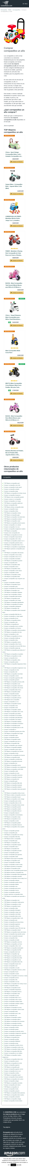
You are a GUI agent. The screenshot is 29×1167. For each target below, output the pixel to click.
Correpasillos (16, 9)
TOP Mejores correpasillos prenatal (12, 850)
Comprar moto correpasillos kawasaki (13, 936)
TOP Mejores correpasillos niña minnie (13, 687)
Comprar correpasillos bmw (11, 658)
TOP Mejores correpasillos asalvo (12, 739)
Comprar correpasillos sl (10, 729)
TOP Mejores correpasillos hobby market (14, 1049)
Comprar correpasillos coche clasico (13, 570)
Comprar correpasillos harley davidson (13, 1077)
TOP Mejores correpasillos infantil (12, 930)
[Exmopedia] (6, 3)
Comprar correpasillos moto (11, 705)
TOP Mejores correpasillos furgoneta (13, 777)
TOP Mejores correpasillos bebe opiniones (14, 1092)
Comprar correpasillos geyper (11, 1029)
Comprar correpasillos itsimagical (12, 910)
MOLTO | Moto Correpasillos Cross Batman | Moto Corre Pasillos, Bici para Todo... (13, 385)
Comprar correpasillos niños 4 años (12, 999)
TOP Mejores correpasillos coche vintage (14, 799)
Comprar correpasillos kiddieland (12, 1041)
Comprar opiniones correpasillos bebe (13, 894)
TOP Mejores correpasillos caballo (12, 709)
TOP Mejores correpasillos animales (13, 876)
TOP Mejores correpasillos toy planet (13, 560)
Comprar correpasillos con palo (11, 967)
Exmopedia (4, 9)
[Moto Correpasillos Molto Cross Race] (14, 339)
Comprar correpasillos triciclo (11, 753)
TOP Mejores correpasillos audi (11, 483)
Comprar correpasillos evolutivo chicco (13, 1045)
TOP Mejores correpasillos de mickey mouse (15, 493)
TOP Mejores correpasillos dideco (12, 1019)
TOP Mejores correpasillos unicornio (13, 942)
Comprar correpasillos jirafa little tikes (13, 717)
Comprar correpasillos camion (11, 675)
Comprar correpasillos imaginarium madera (14, 528)
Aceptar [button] (13, 1164)
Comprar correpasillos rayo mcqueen (13, 745)
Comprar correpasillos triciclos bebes (13, 1100)
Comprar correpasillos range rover (12, 912)
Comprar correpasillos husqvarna (12, 495)
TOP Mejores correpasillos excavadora (13, 723)
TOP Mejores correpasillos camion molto (14, 1009)
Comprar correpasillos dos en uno (12, 1071)
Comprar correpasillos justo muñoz (12, 801)
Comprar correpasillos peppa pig (12, 648)
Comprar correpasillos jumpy (11, 1043)
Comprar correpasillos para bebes (12, 713)
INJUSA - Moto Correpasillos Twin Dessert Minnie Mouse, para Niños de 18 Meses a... (13, 285)
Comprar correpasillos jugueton (11, 1065)
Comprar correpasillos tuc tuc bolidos (13, 1053)
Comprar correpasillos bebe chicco (12, 689)
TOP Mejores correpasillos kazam (12, 797)
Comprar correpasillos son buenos (12, 628)
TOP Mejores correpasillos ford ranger (13, 733)
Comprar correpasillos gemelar (11, 830)
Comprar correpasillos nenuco (11, 890)
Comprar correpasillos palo (10, 920)
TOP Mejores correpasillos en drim (12, 904)
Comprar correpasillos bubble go (12, 638)
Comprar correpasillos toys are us (12, 741)
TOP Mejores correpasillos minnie (12, 642)
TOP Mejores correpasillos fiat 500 (12, 949)
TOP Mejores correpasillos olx (11, 1087)
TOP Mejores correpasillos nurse (12, 683)
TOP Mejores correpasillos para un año (13, 727)
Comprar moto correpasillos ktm (12, 532)
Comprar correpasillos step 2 (11, 846)
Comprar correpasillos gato (10, 781)
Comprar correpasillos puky (11, 586)
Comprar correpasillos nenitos (11, 572)
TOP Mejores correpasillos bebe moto (13, 1059)
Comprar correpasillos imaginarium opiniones (15, 1033)
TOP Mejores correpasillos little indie (13, 783)
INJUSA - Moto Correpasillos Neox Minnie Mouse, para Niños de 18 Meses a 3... (13, 418)
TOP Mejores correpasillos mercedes (13, 1083)
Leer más (18, 1164)
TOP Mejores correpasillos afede (12, 691)
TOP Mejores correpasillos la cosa (12, 959)
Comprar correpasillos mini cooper (12, 600)
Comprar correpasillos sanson (11, 1061)
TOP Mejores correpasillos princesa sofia (14, 681)
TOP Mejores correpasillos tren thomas (13, 751)
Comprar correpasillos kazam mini (12, 963)
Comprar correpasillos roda (10, 622)
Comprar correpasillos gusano (11, 852)
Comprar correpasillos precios (11, 977)
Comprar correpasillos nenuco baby (13, 554)
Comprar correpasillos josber (11, 662)
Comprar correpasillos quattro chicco (13, 882)
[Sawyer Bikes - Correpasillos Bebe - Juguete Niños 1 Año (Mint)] (14, 176)
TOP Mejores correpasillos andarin (12, 809)
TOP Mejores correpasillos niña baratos (14, 552)
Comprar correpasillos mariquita (12, 582)
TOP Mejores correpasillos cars (11, 590)
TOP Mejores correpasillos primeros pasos (14, 523)
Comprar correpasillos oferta (11, 511)
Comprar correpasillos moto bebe (12, 914)
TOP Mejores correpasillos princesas (13, 761)
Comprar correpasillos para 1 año (12, 1013)
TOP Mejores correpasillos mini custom (13, 1079)
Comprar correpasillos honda (11, 1089)
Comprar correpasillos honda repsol (13, 487)
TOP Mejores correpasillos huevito (12, 703)
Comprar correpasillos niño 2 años (12, 538)
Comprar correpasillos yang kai (11, 1091)
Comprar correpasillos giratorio (11, 679)
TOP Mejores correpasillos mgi (11, 953)
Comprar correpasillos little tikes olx (12, 614)
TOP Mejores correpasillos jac (11, 624)
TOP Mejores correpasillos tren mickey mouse (15, 983)
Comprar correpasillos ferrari (11, 618)
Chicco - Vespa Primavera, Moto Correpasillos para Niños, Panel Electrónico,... (13, 317)
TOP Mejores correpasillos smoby (12, 574)
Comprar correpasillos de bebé (11, 940)
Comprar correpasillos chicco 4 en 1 (13, 556)
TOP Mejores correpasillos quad (12, 598)
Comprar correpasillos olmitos (11, 1027)
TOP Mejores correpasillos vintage (12, 1098)
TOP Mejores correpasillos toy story (13, 1007)
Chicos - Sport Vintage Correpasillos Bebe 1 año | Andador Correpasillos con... (13, 154)
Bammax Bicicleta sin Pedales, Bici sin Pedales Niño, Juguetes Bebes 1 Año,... (14, 452)
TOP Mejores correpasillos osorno (12, 765)
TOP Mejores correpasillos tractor (12, 906)
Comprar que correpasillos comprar (12, 594)
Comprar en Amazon (17, 161)
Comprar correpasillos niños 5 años (12, 644)
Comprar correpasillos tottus (11, 640)
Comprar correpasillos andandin (12, 1096)
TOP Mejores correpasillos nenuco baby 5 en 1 (15, 878)
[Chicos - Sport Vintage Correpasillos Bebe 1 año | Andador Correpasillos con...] (14, 144)
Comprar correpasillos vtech (11, 707)
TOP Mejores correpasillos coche (12, 695)
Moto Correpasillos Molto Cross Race (12, 351)
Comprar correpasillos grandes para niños (14, 731)
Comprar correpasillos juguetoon (12, 924)
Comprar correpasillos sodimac (11, 926)
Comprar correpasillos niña (10, 979)
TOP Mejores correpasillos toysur (12, 584)
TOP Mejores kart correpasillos (11, 699)
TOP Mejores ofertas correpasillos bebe (14, 507)
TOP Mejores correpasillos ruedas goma (14, 902)
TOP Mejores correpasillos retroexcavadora (14, 630)
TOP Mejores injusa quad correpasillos (13, 858)
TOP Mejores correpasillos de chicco (13, 636)
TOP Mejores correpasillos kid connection (14, 1021)
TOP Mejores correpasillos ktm (11, 848)
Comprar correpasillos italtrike (11, 884)
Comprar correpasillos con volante (12, 525)
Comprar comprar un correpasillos (12, 499)
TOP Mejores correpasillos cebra (12, 660)
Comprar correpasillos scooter (11, 820)
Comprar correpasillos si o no (11, 701)
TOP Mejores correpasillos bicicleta (12, 1023)
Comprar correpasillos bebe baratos (13, 596)
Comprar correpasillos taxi (10, 1015)
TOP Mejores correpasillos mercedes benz (14, 517)
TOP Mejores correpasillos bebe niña (13, 961)
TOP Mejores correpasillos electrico (12, 991)
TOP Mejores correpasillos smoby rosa (13, 1047)
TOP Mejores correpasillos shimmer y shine (14, 969)
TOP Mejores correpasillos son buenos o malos (15, 975)
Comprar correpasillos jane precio (12, 888)
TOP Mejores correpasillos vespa (12, 816)
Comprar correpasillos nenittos (11, 1073)
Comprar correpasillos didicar (11, 985)
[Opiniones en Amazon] (14, 248)
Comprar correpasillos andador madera (13, 1003)
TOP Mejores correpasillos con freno (13, 944)
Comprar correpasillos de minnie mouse (14, 588)
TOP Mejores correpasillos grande (12, 807)
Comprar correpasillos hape (11, 735)
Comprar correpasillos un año (11, 634)
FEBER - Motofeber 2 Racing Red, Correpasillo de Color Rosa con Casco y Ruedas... (13, 253)
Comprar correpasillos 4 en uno (12, 527)
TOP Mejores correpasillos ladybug (12, 721)
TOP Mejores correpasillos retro (12, 842)
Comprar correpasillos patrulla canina (13, 542)
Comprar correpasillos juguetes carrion (13, 1069)
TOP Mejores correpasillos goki (11, 1067)
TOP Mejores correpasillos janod (12, 725)
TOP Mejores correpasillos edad (12, 564)
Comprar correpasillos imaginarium (12, 1035)
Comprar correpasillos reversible (12, 862)
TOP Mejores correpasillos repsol (12, 1075)
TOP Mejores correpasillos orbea (12, 568)
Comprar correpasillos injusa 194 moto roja (14, 928)
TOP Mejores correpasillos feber (12, 576)
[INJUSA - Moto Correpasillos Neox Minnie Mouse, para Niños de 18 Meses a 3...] (14, 407)
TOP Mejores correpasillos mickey (12, 513)
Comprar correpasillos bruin (11, 1005)
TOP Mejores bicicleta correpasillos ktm (13, 872)
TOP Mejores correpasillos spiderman (13, 503)
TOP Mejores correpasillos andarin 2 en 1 (14, 540)
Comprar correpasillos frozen (11, 971)
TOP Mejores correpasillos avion (12, 860)
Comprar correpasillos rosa (10, 886)
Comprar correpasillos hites (11, 938)
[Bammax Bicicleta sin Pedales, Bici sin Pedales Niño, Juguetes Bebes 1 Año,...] (14, 439)
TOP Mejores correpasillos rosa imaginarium (15, 767)
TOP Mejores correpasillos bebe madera (14, 1095)
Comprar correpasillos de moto (11, 773)
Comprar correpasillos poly (10, 832)
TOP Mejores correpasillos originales (13, 592)
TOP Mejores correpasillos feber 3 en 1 (13, 544)
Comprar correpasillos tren (10, 763)
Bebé (9, 9)
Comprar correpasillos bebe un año (12, 803)
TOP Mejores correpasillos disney (12, 620)
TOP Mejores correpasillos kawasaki (13, 785)
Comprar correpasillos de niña (11, 670)
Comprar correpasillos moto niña (12, 485)
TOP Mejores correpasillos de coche (13, 1063)
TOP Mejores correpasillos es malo (12, 656)
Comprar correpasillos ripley (11, 908)
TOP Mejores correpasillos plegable (13, 747)
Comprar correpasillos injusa (11, 509)
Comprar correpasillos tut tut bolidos (13, 715)
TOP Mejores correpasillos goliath (12, 822)
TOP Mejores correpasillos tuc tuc (12, 818)
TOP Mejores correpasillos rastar (12, 521)
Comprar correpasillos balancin (11, 813)
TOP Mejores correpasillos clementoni (13, 685)
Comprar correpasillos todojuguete (12, 606)
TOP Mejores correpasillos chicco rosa (13, 711)
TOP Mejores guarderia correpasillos (13, 866)
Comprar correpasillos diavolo (11, 737)
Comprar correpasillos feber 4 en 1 (12, 997)
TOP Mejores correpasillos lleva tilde (13, 957)
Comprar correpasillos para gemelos (13, 854)
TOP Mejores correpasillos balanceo (13, 824)
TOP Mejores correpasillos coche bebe (13, 769)
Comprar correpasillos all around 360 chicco (15, 646)
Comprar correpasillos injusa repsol (12, 749)
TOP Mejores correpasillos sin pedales (13, 654)
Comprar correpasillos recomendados (13, 814)
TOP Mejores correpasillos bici (11, 779)
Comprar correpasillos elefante (11, 880)
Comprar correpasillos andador (11, 489)
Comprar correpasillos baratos (11, 693)
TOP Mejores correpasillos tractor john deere (15, 932)
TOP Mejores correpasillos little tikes (13, 1051)
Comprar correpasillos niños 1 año (12, 946)
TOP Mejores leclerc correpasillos (12, 838)
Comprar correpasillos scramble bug (13, 759)
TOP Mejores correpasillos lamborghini (13, 948)
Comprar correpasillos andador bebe (13, 1001)
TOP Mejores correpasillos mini (11, 900)
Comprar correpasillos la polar (11, 995)
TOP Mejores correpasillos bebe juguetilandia (15, 874)
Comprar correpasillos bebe (11, 1011)
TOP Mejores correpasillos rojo (11, 608)
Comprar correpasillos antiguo (11, 1081)
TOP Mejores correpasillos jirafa (12, 757)
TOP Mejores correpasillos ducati (12, 987)
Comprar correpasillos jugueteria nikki (13, 677)
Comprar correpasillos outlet (11, 771)
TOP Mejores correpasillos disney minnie (14, 805)
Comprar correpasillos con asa (11, 981)
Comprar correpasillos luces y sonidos (13, 626)
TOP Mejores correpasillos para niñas (13, 1025)
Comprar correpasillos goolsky (11, 1039)
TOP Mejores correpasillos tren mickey (13, 834)
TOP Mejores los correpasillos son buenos (14, 755)
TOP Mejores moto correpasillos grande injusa (15, 870)
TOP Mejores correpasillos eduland (12, 787)
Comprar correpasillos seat (10, 965)
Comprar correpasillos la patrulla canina (14, 1031)
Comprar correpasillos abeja (11, 491)
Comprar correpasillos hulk (10, 671)
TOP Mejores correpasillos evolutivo (13, 519)
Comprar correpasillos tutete (11, 856)
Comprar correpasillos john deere (12, 1085)
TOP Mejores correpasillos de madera (13, 604)
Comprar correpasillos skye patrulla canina (14, 934)
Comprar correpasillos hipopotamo (12, 989)
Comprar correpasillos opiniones (12, 892)
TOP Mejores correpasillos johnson (12, 697)
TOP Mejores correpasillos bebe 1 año (13, 918)
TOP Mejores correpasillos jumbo (12, 868)
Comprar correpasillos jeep (10, 840)
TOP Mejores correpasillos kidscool (12, 810)
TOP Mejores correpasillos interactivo (13, 775)
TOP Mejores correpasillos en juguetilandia (14, 546)
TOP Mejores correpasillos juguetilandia (14, 602)
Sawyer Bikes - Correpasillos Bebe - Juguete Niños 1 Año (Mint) (13, 186)
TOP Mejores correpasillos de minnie (13, 534)
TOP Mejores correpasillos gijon (12, 515)
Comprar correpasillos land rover (12, 952)
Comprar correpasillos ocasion (11, 973)
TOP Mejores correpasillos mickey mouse (14, 793)
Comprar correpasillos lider (10, 505)
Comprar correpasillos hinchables (12, 558)
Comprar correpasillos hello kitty (12, 836)
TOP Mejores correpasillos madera (12, 1017)
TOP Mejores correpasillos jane (11, 1037)
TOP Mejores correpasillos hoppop (12, 844)
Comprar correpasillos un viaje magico (13, 616)
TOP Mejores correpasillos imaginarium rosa (15, 668)
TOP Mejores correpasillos (10, 531)
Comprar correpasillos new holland (12, 719)
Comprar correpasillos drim (10, 562)
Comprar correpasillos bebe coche (12, 916)
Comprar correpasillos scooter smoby (13, 864)
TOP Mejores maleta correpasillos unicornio (15, 795)
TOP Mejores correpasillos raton (12, 993)
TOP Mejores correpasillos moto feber (13, 674)
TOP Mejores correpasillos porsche (12, 955)
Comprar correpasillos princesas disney (13, 922)
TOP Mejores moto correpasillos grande (14, 497)
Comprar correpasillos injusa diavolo (13, 536)
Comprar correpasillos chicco (11, 566)
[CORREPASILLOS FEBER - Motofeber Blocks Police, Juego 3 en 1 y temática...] (14, 208)
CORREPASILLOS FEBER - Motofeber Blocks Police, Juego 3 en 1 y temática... (13, 218)
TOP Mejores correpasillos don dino (13, 632)
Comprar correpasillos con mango (12, 501)
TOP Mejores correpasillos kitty (11, 743)
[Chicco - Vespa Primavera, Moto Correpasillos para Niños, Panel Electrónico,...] (14, 307)
